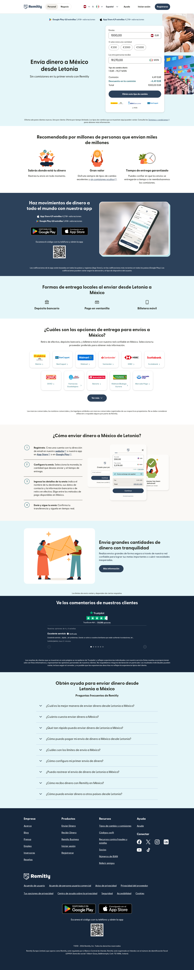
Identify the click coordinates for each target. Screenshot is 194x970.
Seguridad (107, 893)
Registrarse (162, 7)
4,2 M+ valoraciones (124, 20)
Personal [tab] (52, 7)
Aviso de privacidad (106, 886)
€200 (114, 47)
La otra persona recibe (120, 55)
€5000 (140, 47)
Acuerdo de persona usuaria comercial (70, 886)
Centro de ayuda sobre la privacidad (77, 893)
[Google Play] (44, 231)
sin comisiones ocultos (103, 179)
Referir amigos (107, 863)
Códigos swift (106, 833)
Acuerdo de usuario (34, 886)
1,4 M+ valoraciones (74, 20)
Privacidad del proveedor (134, 886)
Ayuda (127, 7)
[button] (86, 6)
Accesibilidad (124, 893)
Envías (112, 30)
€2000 (126, 47)
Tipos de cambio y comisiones (115, 826)
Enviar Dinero (68, 826)
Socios (102, 850)
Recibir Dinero (69, 833)
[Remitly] (33, 7)
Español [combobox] (109, 7)
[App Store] (74, 231)
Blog (26, 833)
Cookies (140, 893)
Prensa (27, 839)
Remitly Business (70, 839)
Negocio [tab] (65, 7)
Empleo (28, 846)
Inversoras (29, 853)
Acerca (28, 826)
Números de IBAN (108, 856)
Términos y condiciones (159, 120)
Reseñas (28, 860)
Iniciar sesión (144, 7)
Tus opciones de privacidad (38, 893)
